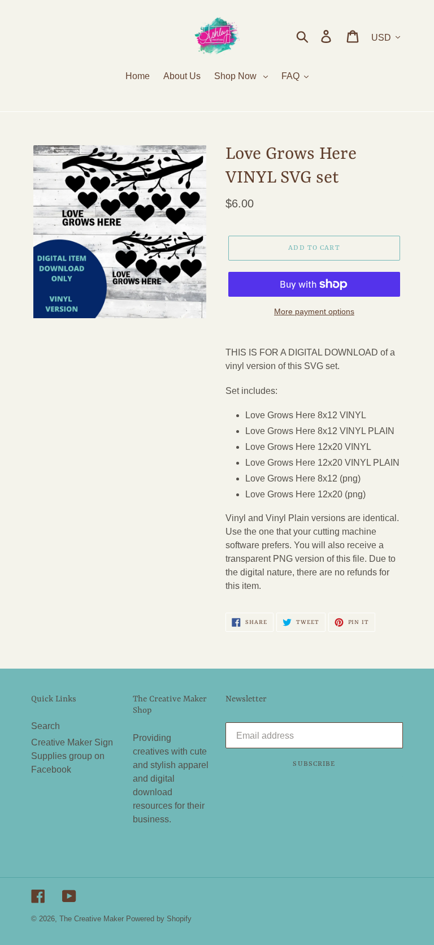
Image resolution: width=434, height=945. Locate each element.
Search (45, 726)
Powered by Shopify (159, 918)
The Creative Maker (91, 918)
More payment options (314, 311)
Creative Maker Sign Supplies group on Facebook (72, 756)
